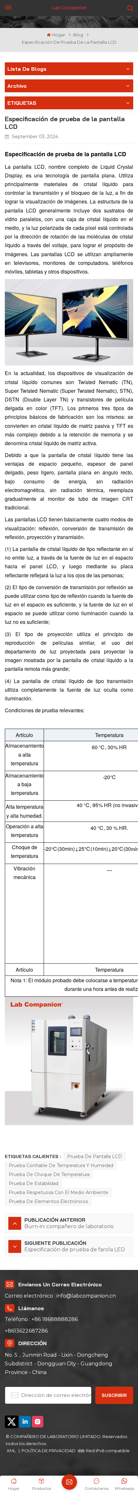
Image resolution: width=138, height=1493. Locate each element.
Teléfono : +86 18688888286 (41, 1319)
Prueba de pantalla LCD (94, 1156)
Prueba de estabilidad (33, 1183)
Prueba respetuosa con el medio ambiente (58, 1192)
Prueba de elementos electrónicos (48, 1201)
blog (78, 34)
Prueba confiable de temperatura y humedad (61, 1165)
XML (12, 1450)
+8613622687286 (26, 1331)
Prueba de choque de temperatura (49, 1174)
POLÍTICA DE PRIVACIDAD (48, 1450)
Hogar (58, 34)
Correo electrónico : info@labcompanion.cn (60, 1296)
